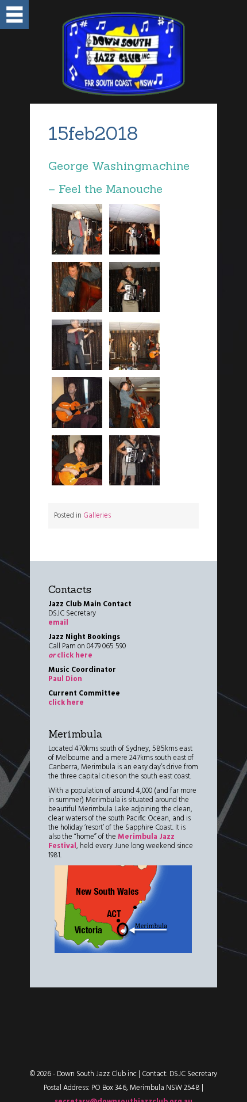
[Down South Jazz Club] (123, 55)
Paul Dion (65, 679)
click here (70, 655)
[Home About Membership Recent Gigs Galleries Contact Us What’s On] (14, 14)
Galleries (97, 516)
